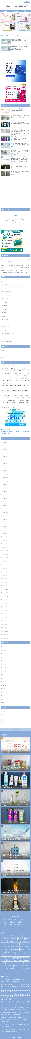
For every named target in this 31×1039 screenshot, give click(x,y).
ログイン (4, 711)
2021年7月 (4, 606)
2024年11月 (5, 477)
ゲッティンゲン (7, 291)
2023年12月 (5, 512)
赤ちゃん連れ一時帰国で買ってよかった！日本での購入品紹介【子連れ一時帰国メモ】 (15, 1030)
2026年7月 (4, 442)
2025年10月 (5, 453)
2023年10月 (5, 516)
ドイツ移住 (6, 295)
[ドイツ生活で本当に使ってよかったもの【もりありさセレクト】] (8, 17)
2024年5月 (4, 498)
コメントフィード (6, 718)
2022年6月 (4, 568)
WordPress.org (5, 722)
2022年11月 (5, 554)
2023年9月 (4, 519)
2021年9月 (4, 599)
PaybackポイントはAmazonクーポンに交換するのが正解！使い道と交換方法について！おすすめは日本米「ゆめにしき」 (15, 1019)
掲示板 (3, 357)
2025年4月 (4, 463)
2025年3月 (4, 467)
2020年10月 (5, 638)
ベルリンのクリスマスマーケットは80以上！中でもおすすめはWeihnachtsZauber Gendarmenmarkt (15, 1008)
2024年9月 (4, 484)
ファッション (7, 326)
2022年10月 (5, 558)
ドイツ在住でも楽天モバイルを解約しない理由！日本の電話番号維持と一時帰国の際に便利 (16, 260)
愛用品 (3, 316)
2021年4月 (4, 617)
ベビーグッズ (7, 330)
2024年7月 (4, 491)
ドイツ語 (6, 298)
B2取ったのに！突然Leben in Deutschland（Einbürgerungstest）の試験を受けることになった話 (14, 271)
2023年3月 (4, 540)
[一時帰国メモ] (23, 26)
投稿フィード (5, 715)
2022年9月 (4, 561)
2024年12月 (5, 474)
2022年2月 (4, 582)
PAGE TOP (16, 729)
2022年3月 (4, 578)
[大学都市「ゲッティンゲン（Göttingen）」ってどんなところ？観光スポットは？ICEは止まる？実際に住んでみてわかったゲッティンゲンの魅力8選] (8, 26)
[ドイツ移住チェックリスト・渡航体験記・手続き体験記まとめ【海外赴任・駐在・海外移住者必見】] (23, 17)
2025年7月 (4, 456)
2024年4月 (4, 502)
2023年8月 (4, 523)
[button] (28, 341)
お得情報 (6, 319)
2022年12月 (5, 551)
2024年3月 (4, 505)
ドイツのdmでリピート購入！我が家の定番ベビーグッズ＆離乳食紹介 (15, 1025)
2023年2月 (4, 543)
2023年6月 (4, 530)
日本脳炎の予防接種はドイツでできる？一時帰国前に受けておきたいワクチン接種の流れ (15, 1013)
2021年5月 (4, 613)
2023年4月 (4, 536)
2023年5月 (4, 533)
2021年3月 (4, 621)
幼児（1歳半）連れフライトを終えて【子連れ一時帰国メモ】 (15, 1003)
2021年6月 (4, 610)
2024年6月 (4, 495)
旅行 (5, 312)
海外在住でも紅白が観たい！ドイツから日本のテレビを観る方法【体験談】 (15, 998)
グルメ (5, 323)
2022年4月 (4, 575)
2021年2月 (4, 624)
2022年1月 (4, 585)
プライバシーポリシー (7, 354)
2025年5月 (4, 460)
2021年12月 (5, 589)
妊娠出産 (6, 305)
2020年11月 (5, 634)
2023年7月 (4, 526)
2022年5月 (4, 572)
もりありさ (15, 215)
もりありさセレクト (8, 333)
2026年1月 (4, 449)
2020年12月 (5, 631)
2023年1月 (4, 547)
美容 (5, 337)
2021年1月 (4, 627)
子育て (5, 309)
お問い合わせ (5, 351)
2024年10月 (5, 481)
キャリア (6, 288)
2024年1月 (4, 509)
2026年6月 (4, 446)
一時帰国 (6, 302)
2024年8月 (4, 488)
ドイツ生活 (4, 284)
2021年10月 (5, 596)
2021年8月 (4, 603)
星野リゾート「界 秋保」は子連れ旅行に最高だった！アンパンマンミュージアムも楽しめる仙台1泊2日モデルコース (15, 266)
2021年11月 (5, 592)
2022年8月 (4, 565)
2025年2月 (4, 470)
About (3, 281)
